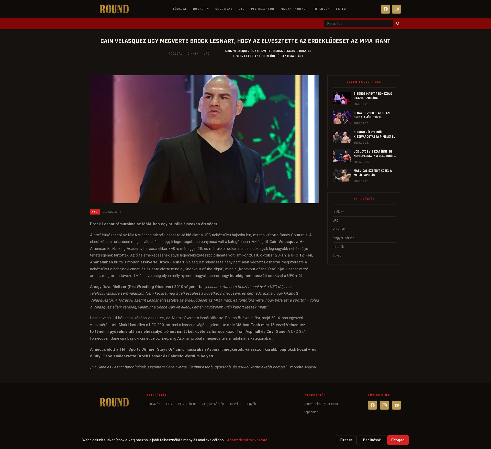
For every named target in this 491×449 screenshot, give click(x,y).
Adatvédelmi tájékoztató (247, 440)
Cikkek (192, 53)
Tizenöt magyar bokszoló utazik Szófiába (373, 96)
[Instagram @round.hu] (384, 405)
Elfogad (398, 440)
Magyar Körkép (294, 9)
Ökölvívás (224, 9)
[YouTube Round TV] (396, 405)
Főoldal (180, 9)
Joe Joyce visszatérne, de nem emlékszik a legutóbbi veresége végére (374, 155)
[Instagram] (396, 9)
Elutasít (346, 440)
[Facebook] (385, 9)
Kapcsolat (311, 412)
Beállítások (372, 440)
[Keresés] (398, 23)
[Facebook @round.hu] (372, 405)
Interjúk (322, 9)
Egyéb (341, 9)
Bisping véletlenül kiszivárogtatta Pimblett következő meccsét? (373, 136)
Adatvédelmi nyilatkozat (321, 404)
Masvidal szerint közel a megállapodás (373, 173)
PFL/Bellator (262, 9)
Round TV (201, 9)
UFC (242, 9)
